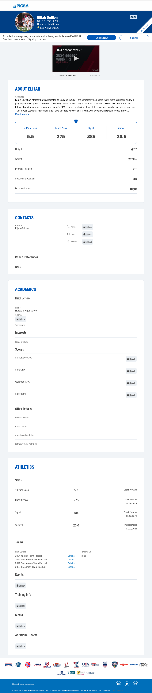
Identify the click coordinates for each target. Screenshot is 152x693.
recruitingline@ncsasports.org (24, 684)
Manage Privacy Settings (72, 690)
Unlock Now (101, 37)
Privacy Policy (61, 690)
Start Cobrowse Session (105, 690)
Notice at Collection (51, 690)
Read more (22, 114)
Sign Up (134, 37)
